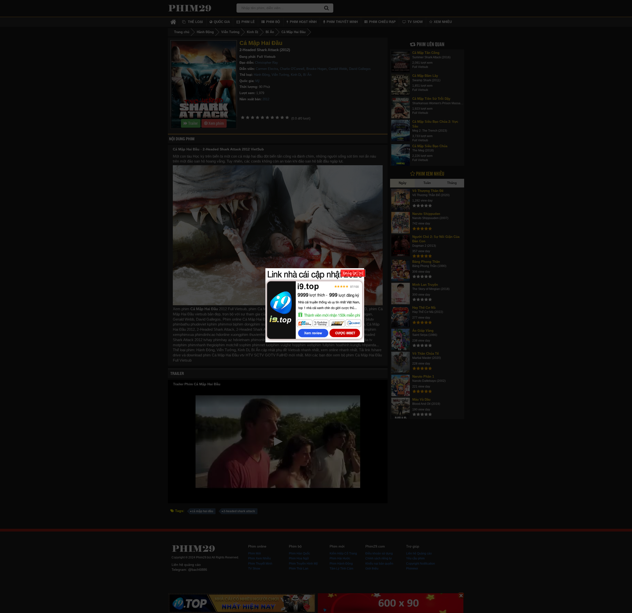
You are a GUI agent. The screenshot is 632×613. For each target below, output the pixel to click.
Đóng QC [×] (353, 273)
